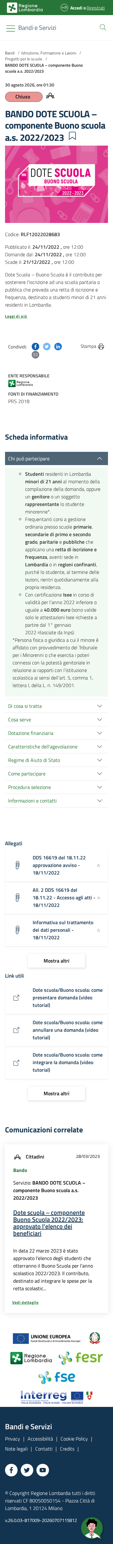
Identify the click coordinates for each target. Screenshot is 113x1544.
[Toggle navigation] (10, 28)
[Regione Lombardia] (23, 383)
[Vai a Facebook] (11, 1470)
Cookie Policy (74, 1438)
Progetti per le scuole (23, 59)
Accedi (76, 7)
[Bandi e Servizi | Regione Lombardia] (25, 8)
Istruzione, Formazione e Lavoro (48, 53)
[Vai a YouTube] (42, 1470)
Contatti (43, 1448)
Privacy (12, 1438)
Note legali (16, 1448)
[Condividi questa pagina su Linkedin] (58, 346)
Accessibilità (40, 1438)
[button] (101, 27)
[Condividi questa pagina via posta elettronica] (35, 354)
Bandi (10, 53)
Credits (67, 1448)
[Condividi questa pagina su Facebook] (35, 346)
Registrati (96, 7)
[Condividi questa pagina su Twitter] (47, 346)
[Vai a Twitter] (27, 1470)
